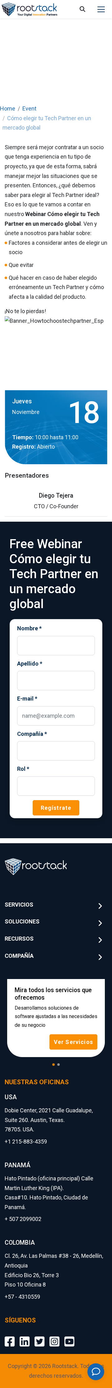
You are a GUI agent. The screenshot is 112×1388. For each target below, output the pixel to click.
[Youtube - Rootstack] (69, 1337)
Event (29, 108)
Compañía (32, 734)
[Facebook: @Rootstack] (10, 1337)
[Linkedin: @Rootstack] (25, 1337)
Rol (23, 768)
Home (7, 108)
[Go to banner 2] (58, 1064)
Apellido (29, 663)
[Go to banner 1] (53, 1064)
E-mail (27, 698)
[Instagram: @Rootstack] (54, 1337)
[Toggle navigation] (101, 9)
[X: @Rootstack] (39, 1337)
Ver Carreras (75, 1026)
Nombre (29, 628)
